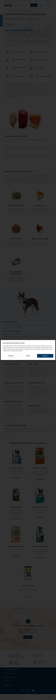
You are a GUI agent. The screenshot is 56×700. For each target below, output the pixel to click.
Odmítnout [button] (10, 355)
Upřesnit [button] (28, 355)
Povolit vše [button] (45, 355)
